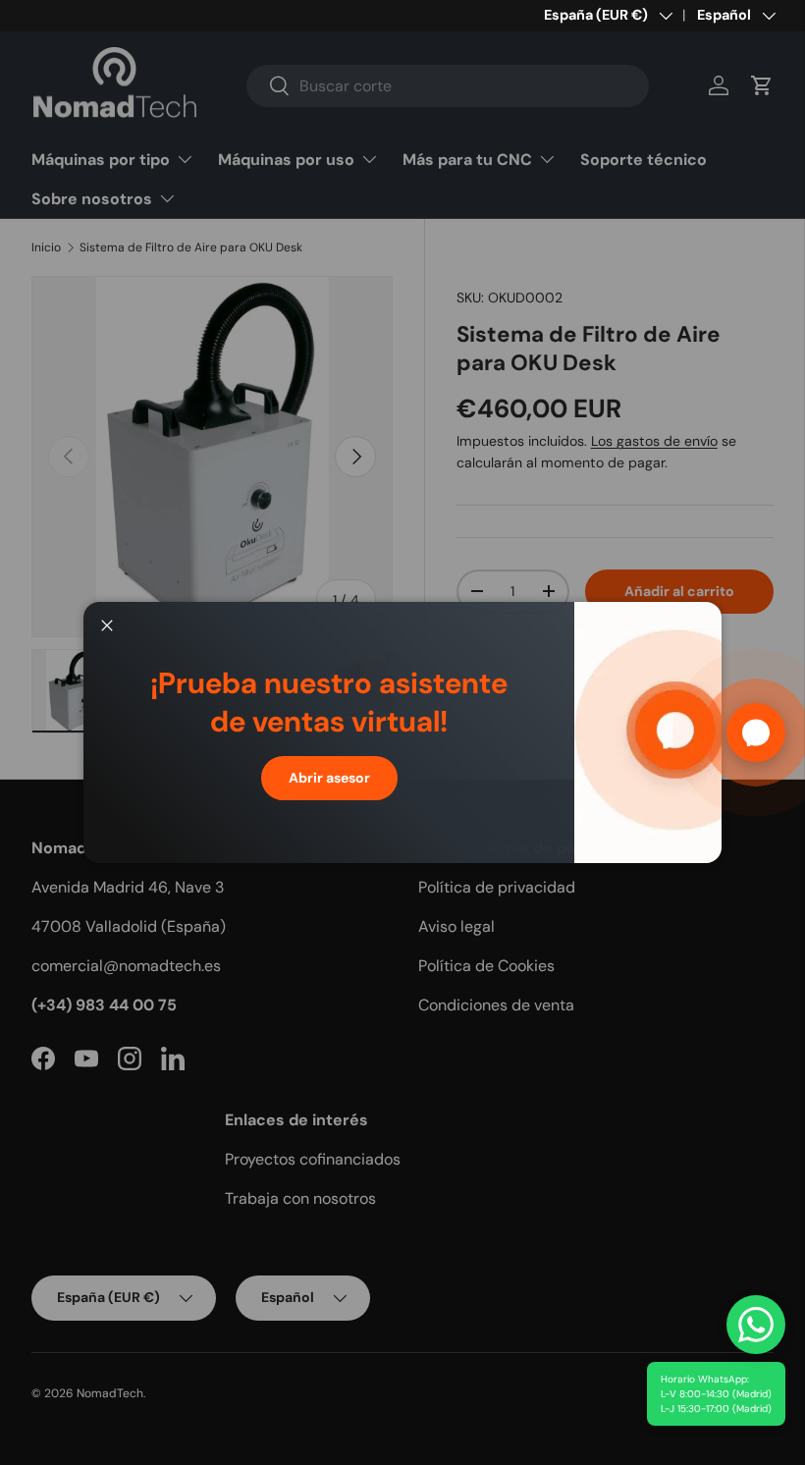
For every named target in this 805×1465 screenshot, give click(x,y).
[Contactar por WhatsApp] (755, 1324)
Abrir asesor (329, 778)
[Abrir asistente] (755, 732)
